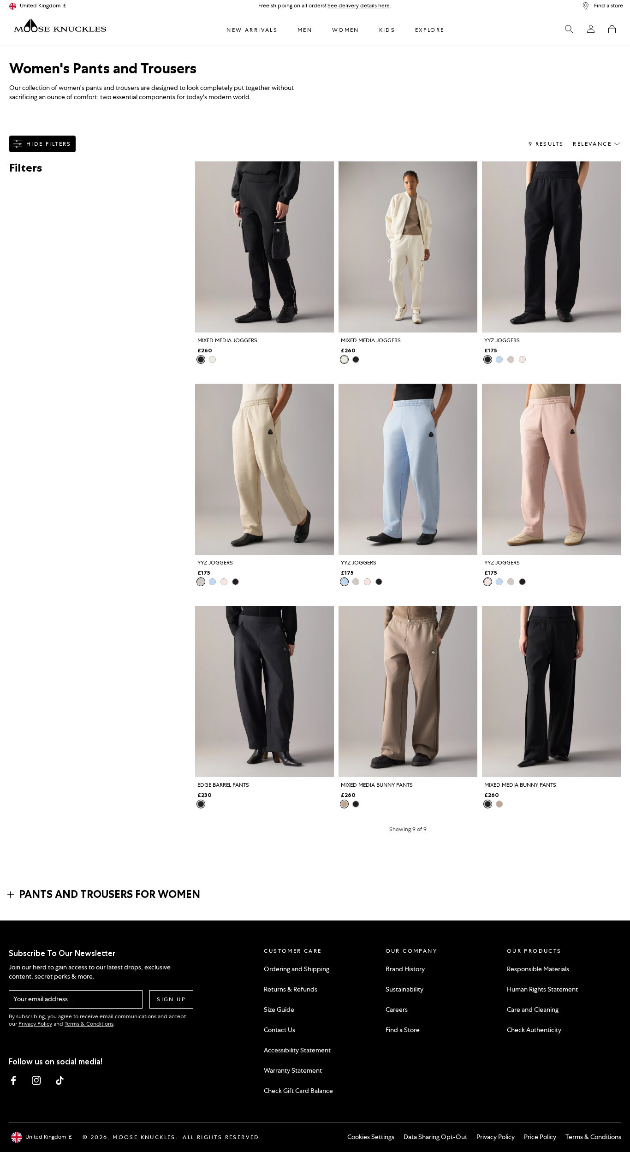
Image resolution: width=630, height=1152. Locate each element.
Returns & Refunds (290, 989)
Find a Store (403, 1030)
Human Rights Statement (542, 989)
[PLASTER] (212, 359)
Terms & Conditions (89, 1023)
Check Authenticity (534, 1030)
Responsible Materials (538, 969)
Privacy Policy (35, 1023)
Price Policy (540, 1137)
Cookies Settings (370, 1137)
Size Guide (279, 1009)
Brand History (405, 969)
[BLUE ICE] (499, 359)
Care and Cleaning (533, 1009)
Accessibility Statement (297, 1050)
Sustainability (404, 989)
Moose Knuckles (144, 1137)
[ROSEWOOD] (522, 359)
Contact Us (279, 1030)
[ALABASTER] (510, 359)
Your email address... (43, 999)
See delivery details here (358, 5)
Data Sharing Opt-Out (435, 1137)
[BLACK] (200, 359)
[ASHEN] (344, 804)
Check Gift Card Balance (298, 1091)
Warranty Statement (293, 1070)
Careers (397, 1009)
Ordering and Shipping (296, 969)
